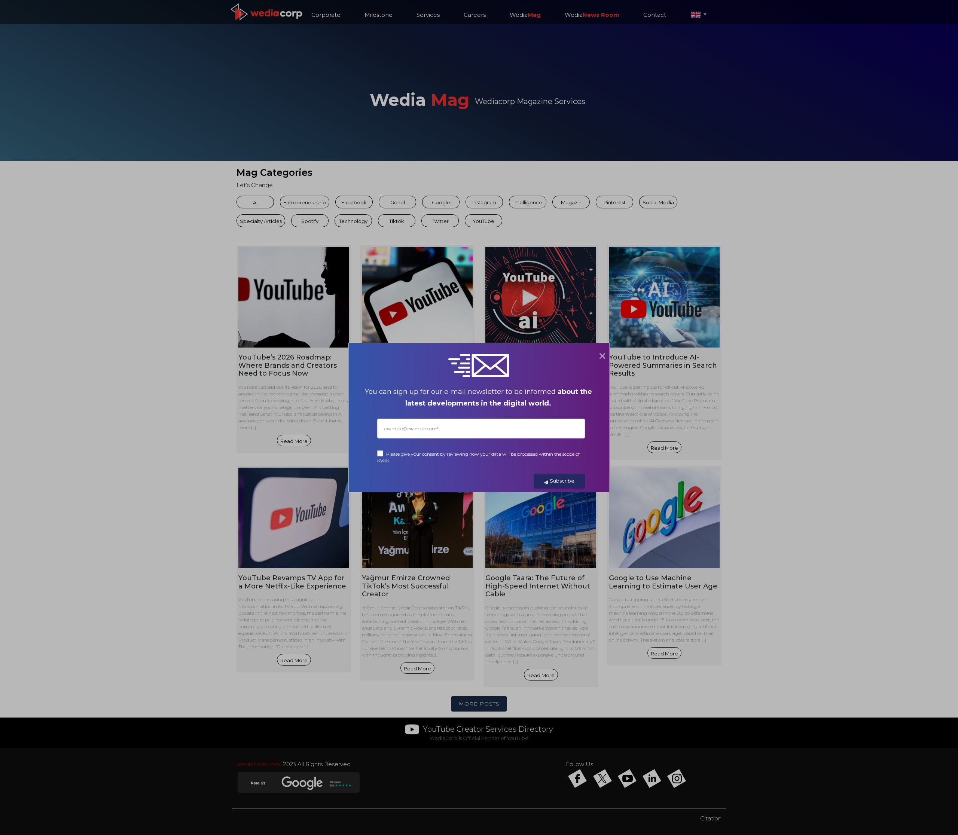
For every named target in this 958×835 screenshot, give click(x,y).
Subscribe (562, 481)
